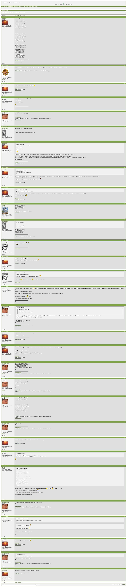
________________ (18, 61)
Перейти (3, 584)
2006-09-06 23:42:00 (5, 465)
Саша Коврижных (5, 112)
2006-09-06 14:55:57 (5, 141)
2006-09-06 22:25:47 (5, 286)
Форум (5, 6)
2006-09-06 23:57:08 (5, 568)
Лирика (19, 15)
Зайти (33, 6)
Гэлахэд (3, 205)
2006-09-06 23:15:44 (5, 331)
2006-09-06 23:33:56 (5, 437)
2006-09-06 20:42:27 (5, 240)
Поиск (24, 6)
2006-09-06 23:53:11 (5, 538)
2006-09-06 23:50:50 (5, 516)
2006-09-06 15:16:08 (5, 187)
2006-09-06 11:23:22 (5, 111)
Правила (20, 6)
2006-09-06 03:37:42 (5, 83)
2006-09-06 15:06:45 (5, 167)
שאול (15, 235)
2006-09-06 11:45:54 (5, 126)
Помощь (36, 6)
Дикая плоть (4, 18)
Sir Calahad (17, 212)
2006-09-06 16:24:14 (5, 219)
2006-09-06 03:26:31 (5, 65)
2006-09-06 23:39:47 (5, 451)
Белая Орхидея (5, 242)
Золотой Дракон (5, 67)
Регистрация (28, 6)
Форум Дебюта (10, 6)
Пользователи (16, 6)
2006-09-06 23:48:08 (5, 500)
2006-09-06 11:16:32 (5, 97)
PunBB (124, 584)
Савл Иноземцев (5, 128)
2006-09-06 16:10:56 (5, 203)
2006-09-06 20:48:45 (5, 256)
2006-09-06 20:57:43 (5, 270)
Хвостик (3, 98)
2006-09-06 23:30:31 (5, 396)
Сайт (3, 6)
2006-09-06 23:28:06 (5, 378)
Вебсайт (3, 79)
